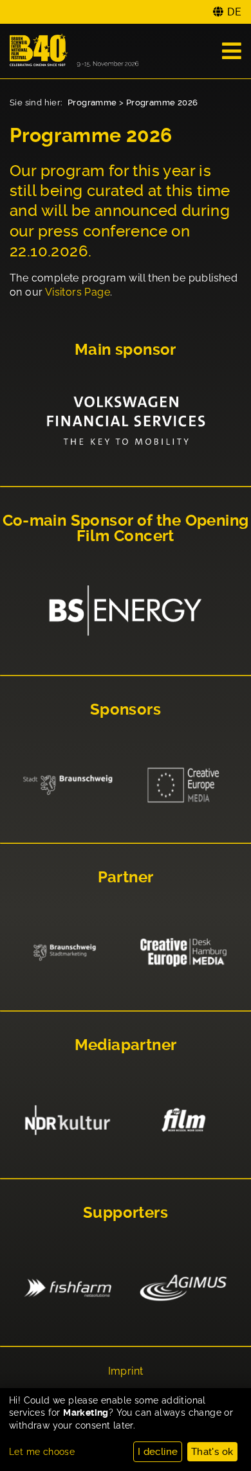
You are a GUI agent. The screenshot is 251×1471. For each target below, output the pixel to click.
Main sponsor (125, 350)
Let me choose (42, 1451)
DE (234, 11)
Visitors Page (77, 292)
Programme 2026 (162, 102)
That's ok (212, 1452)
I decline (158, 1452)
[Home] (74, 51)
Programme (92, 102)
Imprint (126, 1371)
